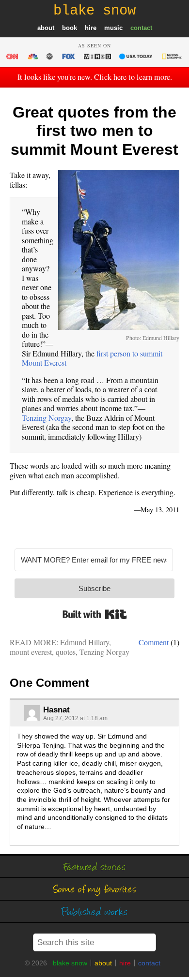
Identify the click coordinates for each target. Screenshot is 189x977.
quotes (66, 652)
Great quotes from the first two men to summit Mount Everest (94, 131)
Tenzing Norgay (46, 418)
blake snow (70, 963)
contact (141, 27)
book (69, 27)
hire (90, 27)
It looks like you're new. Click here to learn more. (94, 77)
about (45, 27)
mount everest (31, 652)
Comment (154, 642)
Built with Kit (95, 614)
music (113, 27)
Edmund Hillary (84, 642)
